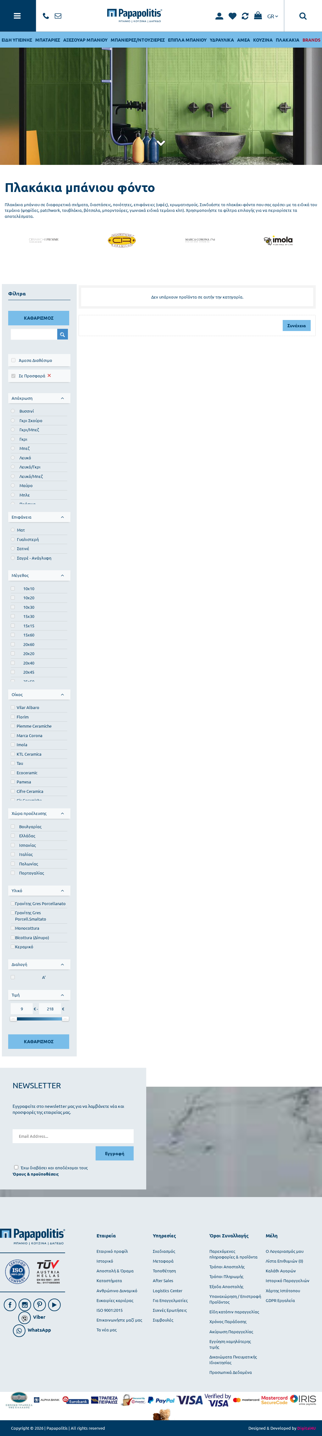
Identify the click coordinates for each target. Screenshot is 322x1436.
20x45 (28, 672)
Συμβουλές (163, 1320)
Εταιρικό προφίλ (112, 1251)
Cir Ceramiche (29, 800)
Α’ (44, 977)
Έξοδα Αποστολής (226, 1286)
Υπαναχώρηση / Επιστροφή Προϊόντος (235, 1299)
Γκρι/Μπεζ (29, 429)
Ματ (21, 529)
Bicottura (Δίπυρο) (32, 937)
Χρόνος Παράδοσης (228, 1321)
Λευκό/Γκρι (30, 466)
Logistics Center (167, 1290)
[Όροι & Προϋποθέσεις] (36, 1174)
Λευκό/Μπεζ (31, 476)
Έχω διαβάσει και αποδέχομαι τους (54, 1167)
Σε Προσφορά (32, 375)
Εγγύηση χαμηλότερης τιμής (230, 1344)
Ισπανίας (27, 845)
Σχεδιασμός (164, 1251)
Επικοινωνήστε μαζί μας (119, 1320)
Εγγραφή (114, 1153)
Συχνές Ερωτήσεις (170, 1310)
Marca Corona (29, 735)
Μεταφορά (163, 1261)
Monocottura (27, 928)
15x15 (28, 625)
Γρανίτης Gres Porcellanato (40, 903)
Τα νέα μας (107, 1329)
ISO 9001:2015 (110, 1310)
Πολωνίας (28, 863)
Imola (22, 744)
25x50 (28, 681)
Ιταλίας (26, 854)
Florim (23, 716)
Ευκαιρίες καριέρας (115, 1300)
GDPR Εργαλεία (280, 1300)
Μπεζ (24, 448)
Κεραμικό (24, 946)
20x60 (28, 644)
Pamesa (24, 781)
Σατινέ (23, 548)
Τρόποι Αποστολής (227, 1266)
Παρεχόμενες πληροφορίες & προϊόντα (233, 1253)
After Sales (163, 1280)
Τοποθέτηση (164, 1270)
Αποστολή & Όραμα (115, 1270)
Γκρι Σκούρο (30, 420)
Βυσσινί (26, 411)
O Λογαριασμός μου (284, 1251)
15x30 (28, 616)
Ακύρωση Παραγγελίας (231, 1331)
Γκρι (23, 439)
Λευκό (25, 457)
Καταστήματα (109, 1280)
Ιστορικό (105, 1261)
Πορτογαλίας (31, 872)
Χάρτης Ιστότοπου (283, 1290)
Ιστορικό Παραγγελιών (287, 1280)
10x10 (28, 588)
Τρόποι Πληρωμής (226, 1276)
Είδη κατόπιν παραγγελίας (234, 1311)
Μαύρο (26, 485)
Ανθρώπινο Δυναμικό (117, 1290)
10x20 (28, 597)
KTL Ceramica (29, 754)
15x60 (28, 634)
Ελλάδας (27, 835)
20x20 (28, 653)
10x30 (28, 607)
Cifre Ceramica (30, 791)
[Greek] (272, 15)
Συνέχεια (296, 325)
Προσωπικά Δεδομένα (230, 1372)
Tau (20, 763)
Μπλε (24, 494)
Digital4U (306, 1428)
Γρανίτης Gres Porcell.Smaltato (30, 915)
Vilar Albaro (28, 707)
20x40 (28, 663)
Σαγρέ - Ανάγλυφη (34, 558)
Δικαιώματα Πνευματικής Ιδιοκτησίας (233, 1359)
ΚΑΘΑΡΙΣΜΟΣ (38, 318)
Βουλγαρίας (30, 826)
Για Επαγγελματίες (170, 1300)
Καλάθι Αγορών (281, 1270)
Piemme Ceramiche (34, 726)
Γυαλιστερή (28, 539)
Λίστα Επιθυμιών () (284, 1261)
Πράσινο (27, 504)
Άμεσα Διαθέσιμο (35, 360)
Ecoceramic (27, 772)
